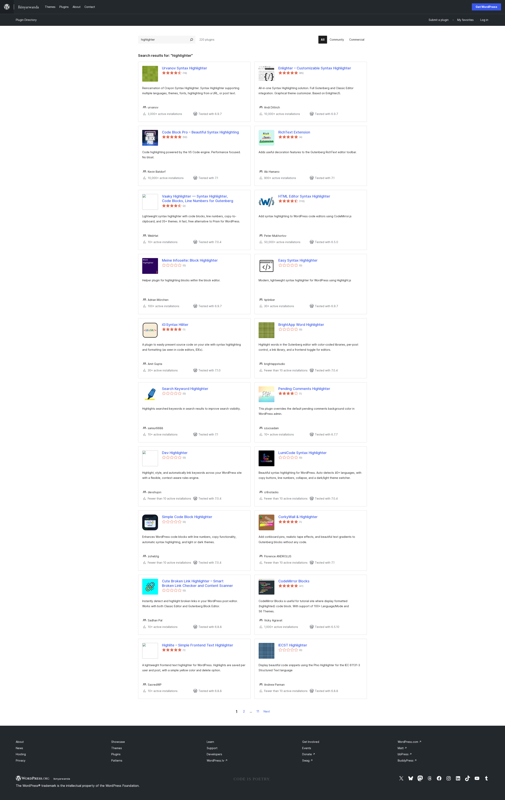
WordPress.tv (217, 760)
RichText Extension (294, 132)
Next (267, 711)
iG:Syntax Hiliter (175, 325)
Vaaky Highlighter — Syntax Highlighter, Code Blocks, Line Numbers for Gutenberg (197, 198)
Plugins (116, 754)
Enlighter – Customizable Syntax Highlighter (314, 68)
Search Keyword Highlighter (185, 389)
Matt (402, 748)
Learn (210, 741)
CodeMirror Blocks (294, 581)
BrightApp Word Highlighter (301, 325)
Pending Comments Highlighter (304, 389)
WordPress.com (410, 741)
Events (306, 748)
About (20, 741)
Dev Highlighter (175, 453)
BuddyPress (407, 760)
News (19, 748)
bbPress (405, 754)
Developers (214, 754)
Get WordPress (486, 6)
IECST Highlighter (292, 645)
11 (257, 711)
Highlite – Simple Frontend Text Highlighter (197, 645)
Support (212, 748)
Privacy (20, 760)
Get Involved (310, 741)
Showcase (118, 741)
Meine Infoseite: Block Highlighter (190, 260)
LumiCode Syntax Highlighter (302, 453)
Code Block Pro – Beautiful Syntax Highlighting (200, 132)
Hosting (21, 754)
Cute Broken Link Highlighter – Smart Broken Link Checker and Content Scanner (197, 583)
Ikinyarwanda (61, 778)
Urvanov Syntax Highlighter (184, 68)
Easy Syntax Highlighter (298, 260)
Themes (116, 748)
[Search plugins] (191, 40)
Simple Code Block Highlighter (187, 517)
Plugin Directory (26, 19)
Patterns (116, 760)
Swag (307, 760)
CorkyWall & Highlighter (298, 517)
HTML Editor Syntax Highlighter (304, 196)
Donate (308, 754)
